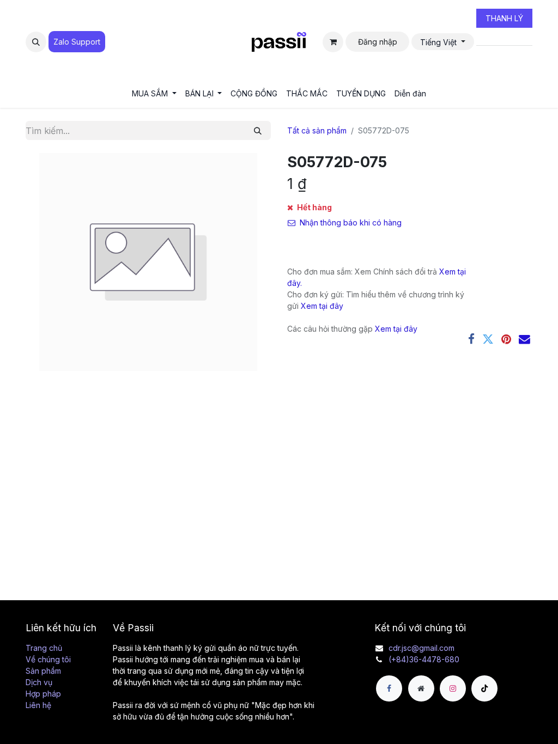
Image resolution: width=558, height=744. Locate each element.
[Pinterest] (506, 339)
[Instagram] (453, 688)
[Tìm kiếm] (258, 130)
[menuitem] (154, 93)
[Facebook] (471, 339)
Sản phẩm (43, 670)
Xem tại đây (322, 305)
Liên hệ (38, 705)
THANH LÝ (504, 18)
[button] (36, 42)
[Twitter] (488, 339)
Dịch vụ (39, 682)
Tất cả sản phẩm (317, 130)
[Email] (524, 339)
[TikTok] (484, 688)
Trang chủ (44, 647)
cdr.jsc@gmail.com (421, 647)
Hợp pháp (43, 693)
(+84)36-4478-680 (424, 659)
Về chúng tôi (48, 659)
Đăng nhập (377, 41)
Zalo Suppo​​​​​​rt (76, 41)
